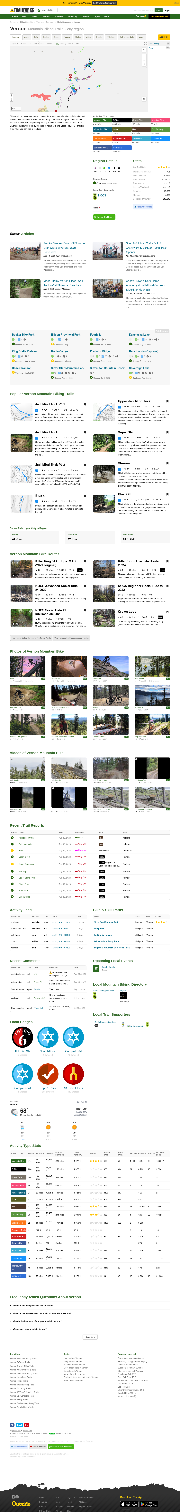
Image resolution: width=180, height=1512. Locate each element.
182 (16, 599)
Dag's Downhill (140, 736)
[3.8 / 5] (161, 922)
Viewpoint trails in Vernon (75, 1374)
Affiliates (82, 1501)
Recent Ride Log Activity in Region (28, 528)
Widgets (59, 1506)
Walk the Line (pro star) (60, 707)
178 (16, 624)
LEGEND (11, 97)
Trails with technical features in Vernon (81, 1377)
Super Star (126, 432)
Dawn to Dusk (102, 780)
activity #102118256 (61, 922)
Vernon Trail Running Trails (22, 1384)
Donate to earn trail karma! (62, 1446)
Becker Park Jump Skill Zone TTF (133, 1380)
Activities (97, 116)
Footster (126, 856)
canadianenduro (23, 1433)
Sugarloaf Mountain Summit (130, 1367)
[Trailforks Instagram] (17, 1497)
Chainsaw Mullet (99, 736)
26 (16, 449)
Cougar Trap (24, 896)
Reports (59, 16)
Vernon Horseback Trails (21, 1377)
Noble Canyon (60, 351)
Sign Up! (71, 1497)
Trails (34, 16)
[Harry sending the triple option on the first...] (152, 666)
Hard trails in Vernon (73, 1358)
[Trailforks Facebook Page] (13, 1497)
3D (144, 99)
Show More (90, 1337)
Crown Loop (127, 611)
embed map (30, 1441)
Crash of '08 (24, 856)
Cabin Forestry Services (105, 1022)
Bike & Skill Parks (108, 910)
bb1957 (14, 941)
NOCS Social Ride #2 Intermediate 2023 (50, 612)
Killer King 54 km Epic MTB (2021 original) (55, 563)
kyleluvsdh (15, 998)
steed (38, 1433)
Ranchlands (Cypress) (143, 351)
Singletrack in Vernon (73, 1370)
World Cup (14, 678)
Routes (46, 16)
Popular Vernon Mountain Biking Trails (42, 394)
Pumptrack (99, 928)
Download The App (131, 1497)
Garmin (70, 1506)
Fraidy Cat (38, 1007)
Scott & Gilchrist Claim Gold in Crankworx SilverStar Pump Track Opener (146, 247)
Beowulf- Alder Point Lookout (62, 736)
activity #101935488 (61, 941)
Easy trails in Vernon (73, 1361)
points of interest (86, 1441)
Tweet (19, 1425)
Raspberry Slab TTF (127, 1374)
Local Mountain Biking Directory (120, 984)
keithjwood (15, 934)
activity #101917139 (61, 947)
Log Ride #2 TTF (125, 1386)
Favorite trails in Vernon (74, 1364)
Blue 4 (40, 495)
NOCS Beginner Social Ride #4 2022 (140, 587)
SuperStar (142, 780)
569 (99, 575)
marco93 (44, 1433)
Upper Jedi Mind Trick (134, 401)
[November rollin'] (111, 695)
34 (99, 480)
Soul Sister (23, 890)
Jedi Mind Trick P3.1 (50, 404)
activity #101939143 (61, 934)
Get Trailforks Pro (159, 16)
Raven (95, 707)
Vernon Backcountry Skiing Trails (24, 1403)
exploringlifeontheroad (21, 973)
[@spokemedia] (27, 666)
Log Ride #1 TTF (125, 1383)
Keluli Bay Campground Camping (132, 1361)
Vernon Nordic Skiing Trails (22, 1407)
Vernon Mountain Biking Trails (23, 1358)
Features (43, 1501)
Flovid (21, 850)
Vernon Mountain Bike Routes (34, 554)
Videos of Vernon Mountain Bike (36, 753)
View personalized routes (71, 638)
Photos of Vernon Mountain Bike (37, 651)
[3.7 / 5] (96, 1215)
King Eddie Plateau (24, 351)
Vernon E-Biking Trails (20, 1362)
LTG (35, 973)
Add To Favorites (39, 1446)
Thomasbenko (17, 1007)
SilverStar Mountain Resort (107, 368)
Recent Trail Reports (27, 825)
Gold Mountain (25, 844)
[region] (79, 76)
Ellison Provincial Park (65, 334)
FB (12, 1425)
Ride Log (72, 16)
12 (99, 510)
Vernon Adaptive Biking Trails (23, 1369)
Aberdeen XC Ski (26, 837)
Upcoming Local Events (113, 961)
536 (16, 575)
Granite (16, 780)
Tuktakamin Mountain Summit (131, 1358)
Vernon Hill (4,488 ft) (127, 1396)
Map (24, 16)
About (41, 1497)
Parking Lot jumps (103, 934)
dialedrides (66, 1433)
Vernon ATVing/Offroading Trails (24, 1392)
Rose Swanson (22, 368)
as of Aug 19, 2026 (109, 183)
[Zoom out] (144, 60)
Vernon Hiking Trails (19, 1380)
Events (86, 16)
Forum (86, 1506)
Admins (13, 1433)
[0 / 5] (96, 1169)
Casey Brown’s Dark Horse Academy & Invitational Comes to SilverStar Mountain (146, 285)
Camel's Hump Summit (128, 1364)
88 (99, 624)
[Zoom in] (144, 56)
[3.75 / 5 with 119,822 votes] (164, 167)
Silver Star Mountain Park (67, 368)
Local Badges (21, 1022)
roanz (33, 1433)
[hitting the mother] (69, 695)
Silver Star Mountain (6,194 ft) (131, 1389)
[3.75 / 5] (96, 1161)
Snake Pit (38, 982)
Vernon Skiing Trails (19, 1399)
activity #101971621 (61, 928)
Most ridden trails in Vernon (76, 1367)
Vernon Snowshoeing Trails (22, 1395)
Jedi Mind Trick (46, 432)
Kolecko (126, 837)
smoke (58, 1433)
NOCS (52, 1433)
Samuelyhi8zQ (17, 989)
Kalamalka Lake (139, 334)
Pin (26, 1425)
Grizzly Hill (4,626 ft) (127, 1393)
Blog (58, 1501)
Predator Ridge (100, 351)
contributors (27, 1430)
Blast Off (124, 494)
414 (167, 48)
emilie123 (15, 922)
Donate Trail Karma (105, 217)
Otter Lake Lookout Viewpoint (131, 1370)
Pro (57, 1497)
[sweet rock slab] (111, 666)
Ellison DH (139, 707)
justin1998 (16, 1430)
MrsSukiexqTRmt (18, 928)
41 (99, 599)
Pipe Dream (139, 678)
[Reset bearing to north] (144, 64)
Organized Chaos (41, 998)
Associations (86, 1497)
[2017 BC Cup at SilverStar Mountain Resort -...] (111, 724)
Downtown (97, 678)
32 (99, 449)
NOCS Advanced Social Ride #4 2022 (56, 587)
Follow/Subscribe (144, 206)
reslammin (127, 850)
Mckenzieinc (16, 982)
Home (15, 16)
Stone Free (24, 884)
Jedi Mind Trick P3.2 (50, 464)
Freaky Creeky (108, 968)
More (106, 16)
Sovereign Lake (139, 368)
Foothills (95, 334)
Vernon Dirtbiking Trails (20, 1388)
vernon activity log (17, 1441)
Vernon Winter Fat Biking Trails (24, 1373)
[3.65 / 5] (96, 1206)
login (167, 10)
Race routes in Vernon (74, 1380)
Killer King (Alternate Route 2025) (138, 563)
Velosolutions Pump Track (106, 941)
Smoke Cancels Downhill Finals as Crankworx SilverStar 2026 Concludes (64, 247)
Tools (69, 1501)
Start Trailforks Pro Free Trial (104, 3)
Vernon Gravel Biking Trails (22, 1366)
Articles (27, 234)
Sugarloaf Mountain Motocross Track (112, 947)
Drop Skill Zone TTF (127, 1377)
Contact (42, 1506)
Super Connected (103, 809)
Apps (97, 16)
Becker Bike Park (23, 334)
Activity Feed (21, 910)
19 (168, 43)
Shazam (124, 463)
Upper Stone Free (27, 877)
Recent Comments (25, 961)
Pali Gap (22, 871)
